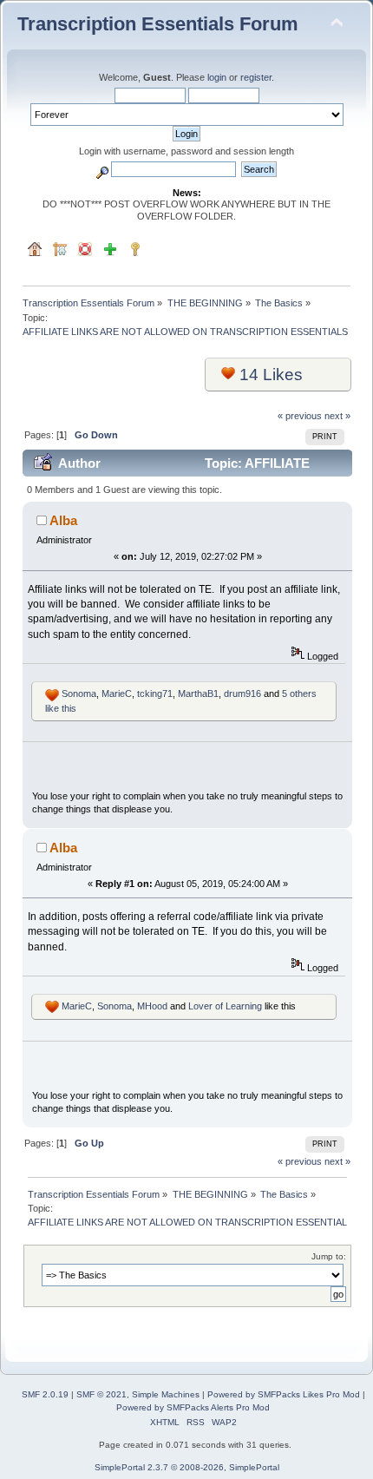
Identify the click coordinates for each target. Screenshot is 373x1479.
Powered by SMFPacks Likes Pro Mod (283, 1394)
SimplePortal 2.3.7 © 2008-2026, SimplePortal (187, 1467)
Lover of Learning (225, 1006)
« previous (300, 416)
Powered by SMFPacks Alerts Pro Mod (193, 1407)
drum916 (242, 693)
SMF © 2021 (101, 1394)
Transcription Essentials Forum (157, 24)
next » (337, 416)
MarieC (116, 693)
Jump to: (328, 1256)
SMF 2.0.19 (45, 1394)
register (256, 77)
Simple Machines (166, 1394)
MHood (152, 1006)
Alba (63, 520)
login (216, 77)
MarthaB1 (198, 693)
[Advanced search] (102, 169)
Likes (271, 374)
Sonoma (79, 693)
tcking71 (155, 693)
